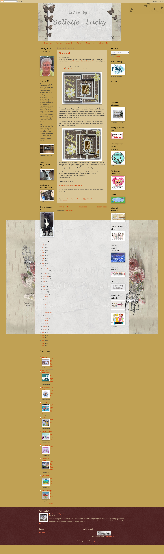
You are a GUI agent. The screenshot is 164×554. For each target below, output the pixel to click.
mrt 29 (47, 296)
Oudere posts (102, 207)
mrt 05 (47, 320)
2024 (43, 250)
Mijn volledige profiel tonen (46, 524)
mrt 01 (47, 323)
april (44, 289)
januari (45, 329)
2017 (43, 332)
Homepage (83, 207)
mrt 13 (47, 315)
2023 (43, 253)
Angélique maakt (47, 418)
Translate (117, 56)
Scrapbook (90, 43)
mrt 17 (47, 307)
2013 (43, 343)
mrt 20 (47, 304)
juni (44, 284)
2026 (43, 245)
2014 (43, 340)
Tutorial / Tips (103, 43)
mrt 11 (46, 318)
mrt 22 (47, 302)
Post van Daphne (47, 490)
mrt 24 (47, 299)
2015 (43, 338)
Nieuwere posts (63, 207)
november (46, 271)
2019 (43, 263)
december (46, 268)
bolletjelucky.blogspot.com (73, 199)
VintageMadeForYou (110, 536)
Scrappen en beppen (45, 459)
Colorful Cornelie (47, 431)
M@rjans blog (46, 445)
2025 (43, 247)
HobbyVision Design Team (45, 371)
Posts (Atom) (69, 210)
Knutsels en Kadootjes (45, 476)
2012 (43, 346)
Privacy (79, 43)
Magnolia (51, 447)
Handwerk (48, 43)
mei (44, 286)
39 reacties (90, 199)
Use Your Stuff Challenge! (51, 436)
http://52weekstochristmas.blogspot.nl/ (81, 61)
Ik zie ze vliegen (51, 422)
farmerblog (45, 403)
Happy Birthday (51, 393)
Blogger (94, 541)
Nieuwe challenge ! (51, 481)
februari (45, 326)
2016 (43, 335)
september (46, 276)
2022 (43, 255)
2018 (43, 266)
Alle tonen (51, 503)
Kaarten (59, 43)
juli (44, 281)
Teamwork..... (66, 53)
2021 (43, 258)
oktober (45, 273)
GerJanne (44, 357)
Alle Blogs (42, 532)
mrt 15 (47, 310)
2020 (43, 261)
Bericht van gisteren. (51, 495)
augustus (46, 278)
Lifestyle (69, 43)
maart (45, 292)
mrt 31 (47, 294)
